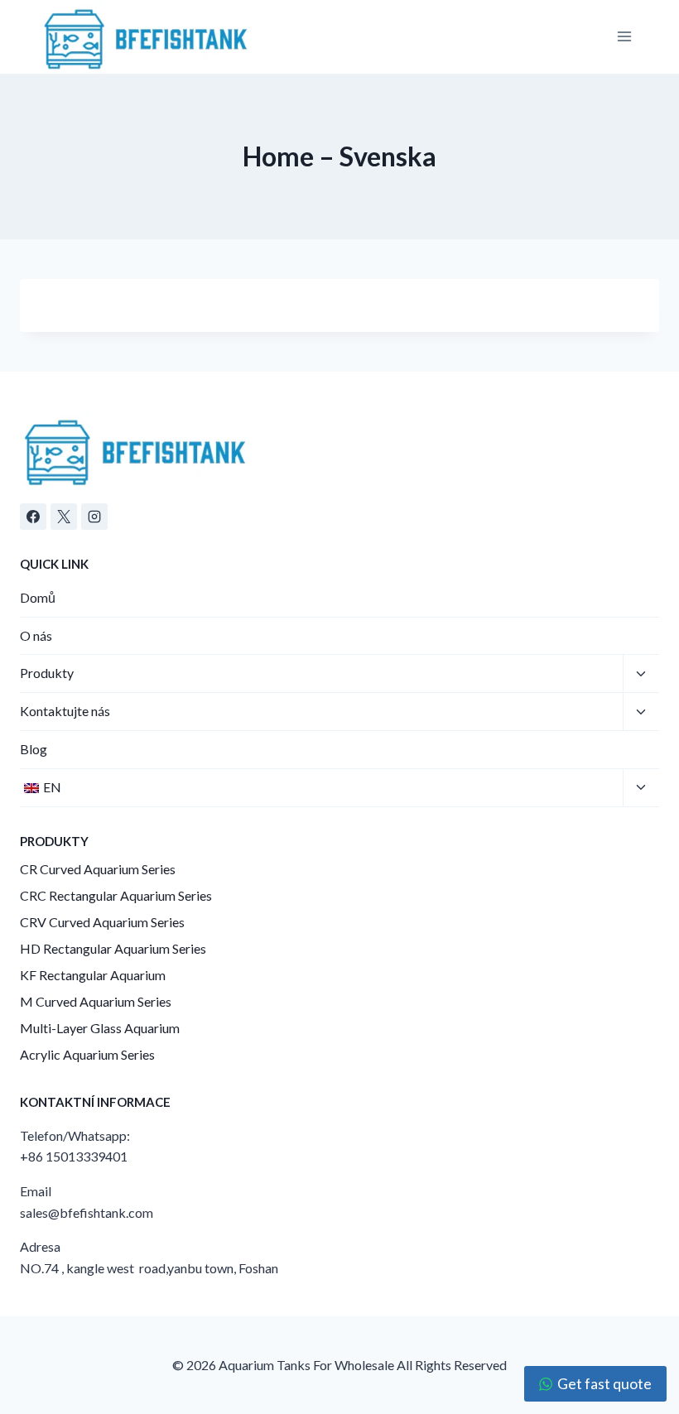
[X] (64, 516)
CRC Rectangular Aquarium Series (116, 895)
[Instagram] (94, 516)
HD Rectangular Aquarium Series (113, 948)
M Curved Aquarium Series (95, 1001)
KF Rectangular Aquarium (93, 975)
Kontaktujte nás (65, 711)
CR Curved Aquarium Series (98, 869)
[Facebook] (33, 516)
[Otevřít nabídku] (624, 37)
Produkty (47, 673)
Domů (37, 597)
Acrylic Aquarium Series (87, 1054)
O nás (36, 635)
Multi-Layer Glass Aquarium (100, 1028)
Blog (33, 749)
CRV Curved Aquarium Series (102, 922)
